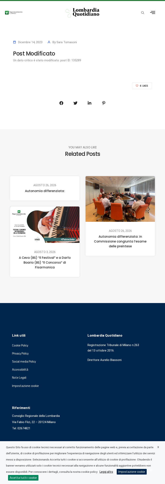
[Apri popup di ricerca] (142, 12)
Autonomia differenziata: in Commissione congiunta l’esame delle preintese (120, 241)
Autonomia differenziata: (45, 191)
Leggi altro (106, 471)
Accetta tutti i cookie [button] (23, 477)
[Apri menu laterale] (152, 12)
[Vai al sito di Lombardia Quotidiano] (82, 12)
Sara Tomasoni (67, 42)
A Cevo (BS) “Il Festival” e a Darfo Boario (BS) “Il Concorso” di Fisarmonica (45, 262)
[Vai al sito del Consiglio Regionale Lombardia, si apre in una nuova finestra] (31, 12)
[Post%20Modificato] (61, 103)
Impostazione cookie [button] (25, 386)
